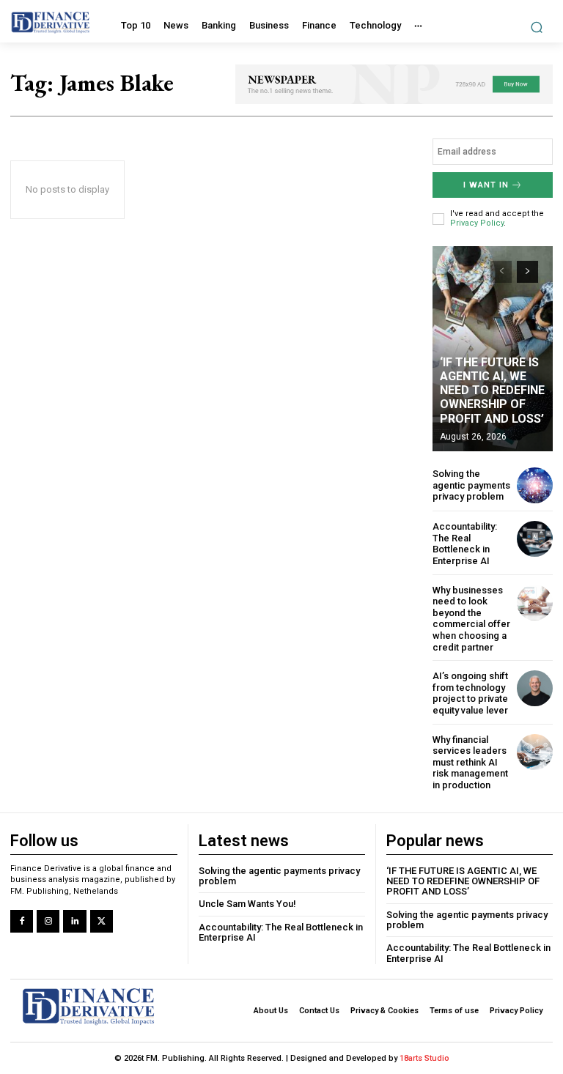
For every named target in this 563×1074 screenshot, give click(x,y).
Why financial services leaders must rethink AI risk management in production (470, 762)
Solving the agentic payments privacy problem (471, 485)
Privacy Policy (477, 223)
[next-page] (527, 272)
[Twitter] (101, 921)
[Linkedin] (74, 921)
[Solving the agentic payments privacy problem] (535, 485)
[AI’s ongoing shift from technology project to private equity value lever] (535, 688)
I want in (486, 185)
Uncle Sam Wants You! (247, 903)
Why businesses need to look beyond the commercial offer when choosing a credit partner (471, 619)
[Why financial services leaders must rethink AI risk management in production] (535, 752)
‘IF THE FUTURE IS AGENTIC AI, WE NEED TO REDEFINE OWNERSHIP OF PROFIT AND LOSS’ (492, 390)
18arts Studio (424, 1058)
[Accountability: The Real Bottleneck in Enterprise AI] (535, 539)
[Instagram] (48, 921)
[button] (537, 26)
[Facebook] (21, 921)
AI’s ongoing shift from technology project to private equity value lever (470, 693)
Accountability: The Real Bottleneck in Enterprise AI (465, 543)
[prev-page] (501, 272)
